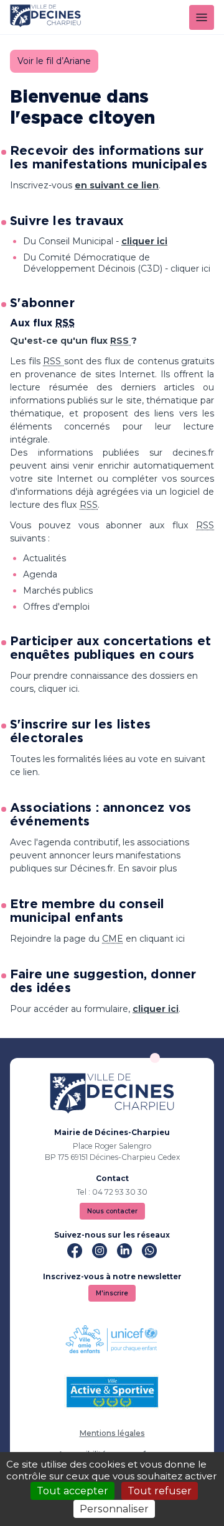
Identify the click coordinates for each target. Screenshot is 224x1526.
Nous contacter (112, 1211)
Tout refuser (160, 1491)
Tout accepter (72, 1491)
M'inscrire (112, 1293)
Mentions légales (112, 1433)
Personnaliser (114, 1509)
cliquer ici (144, 241)
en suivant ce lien (117, 185)
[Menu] (201, 17)
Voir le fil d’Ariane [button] (54, 61)
